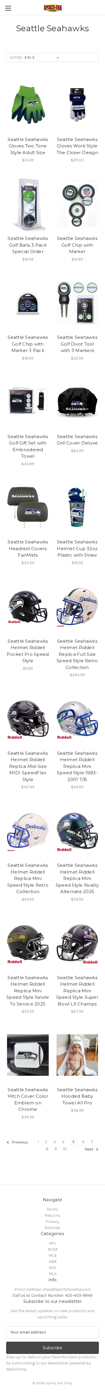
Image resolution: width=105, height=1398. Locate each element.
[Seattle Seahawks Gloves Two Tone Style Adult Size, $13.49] (28, 104)
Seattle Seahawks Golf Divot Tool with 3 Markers (77, 343)
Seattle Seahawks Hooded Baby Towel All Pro (77, 1096)
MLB (52, 1255)
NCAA (53, 1249)
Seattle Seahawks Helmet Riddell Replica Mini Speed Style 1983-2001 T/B (77, 766)
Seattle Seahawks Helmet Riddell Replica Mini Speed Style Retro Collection (27, 878)
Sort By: (16, 57)
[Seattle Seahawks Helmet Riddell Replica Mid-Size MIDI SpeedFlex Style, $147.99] (28, 718)
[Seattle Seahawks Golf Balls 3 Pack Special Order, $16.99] (28, 203)
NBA (53, 1261)
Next (89, 1149)
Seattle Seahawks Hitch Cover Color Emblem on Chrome (28, 1099)
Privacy (53, 1221)
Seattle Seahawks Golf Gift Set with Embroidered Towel (28, 446)
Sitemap (52, 1227)
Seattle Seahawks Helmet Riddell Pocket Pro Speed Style (28, 651)
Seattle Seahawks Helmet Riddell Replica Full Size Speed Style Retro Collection (77, 654)
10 (65, 1148)
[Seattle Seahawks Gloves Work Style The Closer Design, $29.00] (77, 104)
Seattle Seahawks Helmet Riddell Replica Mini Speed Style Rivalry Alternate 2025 (77, 878)
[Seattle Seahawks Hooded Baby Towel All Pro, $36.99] (77, 1055)
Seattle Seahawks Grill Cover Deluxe (77, 440)
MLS (53, 1273)
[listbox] (43, 57)
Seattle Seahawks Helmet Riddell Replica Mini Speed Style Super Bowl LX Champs (77, 991)
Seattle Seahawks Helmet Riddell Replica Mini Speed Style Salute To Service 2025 (27, 991)
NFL (52, 1243)
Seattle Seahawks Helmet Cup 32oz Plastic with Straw (77, 548)
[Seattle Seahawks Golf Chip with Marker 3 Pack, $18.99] (28, 303)
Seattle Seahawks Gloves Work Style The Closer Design (77, 146)
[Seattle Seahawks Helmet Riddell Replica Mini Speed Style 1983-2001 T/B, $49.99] (77, 718)
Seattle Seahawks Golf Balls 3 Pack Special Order (28, 245)
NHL (52, 1267)
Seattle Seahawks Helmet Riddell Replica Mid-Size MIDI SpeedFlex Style (28, 766)
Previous (19, 1142)
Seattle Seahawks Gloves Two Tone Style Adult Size (28, 146)
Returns (52, 1215)
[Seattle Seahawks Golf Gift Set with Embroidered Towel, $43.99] (28, 401)
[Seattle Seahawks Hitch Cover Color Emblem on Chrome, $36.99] (28, 1055)
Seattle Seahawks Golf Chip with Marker (77, 245)
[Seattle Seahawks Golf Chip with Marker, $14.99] (77, 203)
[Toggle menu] (8, 8)
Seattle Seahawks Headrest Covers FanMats (28, 548)
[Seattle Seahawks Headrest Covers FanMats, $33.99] (28, 507)
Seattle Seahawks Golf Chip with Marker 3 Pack (28, 343)
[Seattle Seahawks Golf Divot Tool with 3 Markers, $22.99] (77, 303)
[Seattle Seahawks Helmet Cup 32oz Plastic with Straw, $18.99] (77, 507)
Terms (52, 1209)
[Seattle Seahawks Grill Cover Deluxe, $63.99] (77, 401)
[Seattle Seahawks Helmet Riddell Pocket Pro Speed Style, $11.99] (28, 606)
